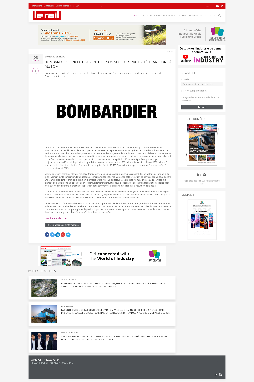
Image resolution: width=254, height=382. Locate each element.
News (137, 15)
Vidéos (182, 15)
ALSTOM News (67, 306)
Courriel (185, 79)
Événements (196, 15)
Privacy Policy (52, 359)
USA (77, 6)
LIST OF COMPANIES (41, 365)
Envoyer (202, 107)
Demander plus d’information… (64, 224)
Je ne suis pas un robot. (196, 90)
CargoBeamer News (69, 333)
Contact (210, 15)
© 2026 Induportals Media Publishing (52, 362)
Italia (72, 6)
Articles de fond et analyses (159, 15)
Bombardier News (55, 56)
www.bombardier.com (56, 218)
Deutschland (49, 6)
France (66, 6)
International (37, 6)
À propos (36, 359)
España (59, 6)
